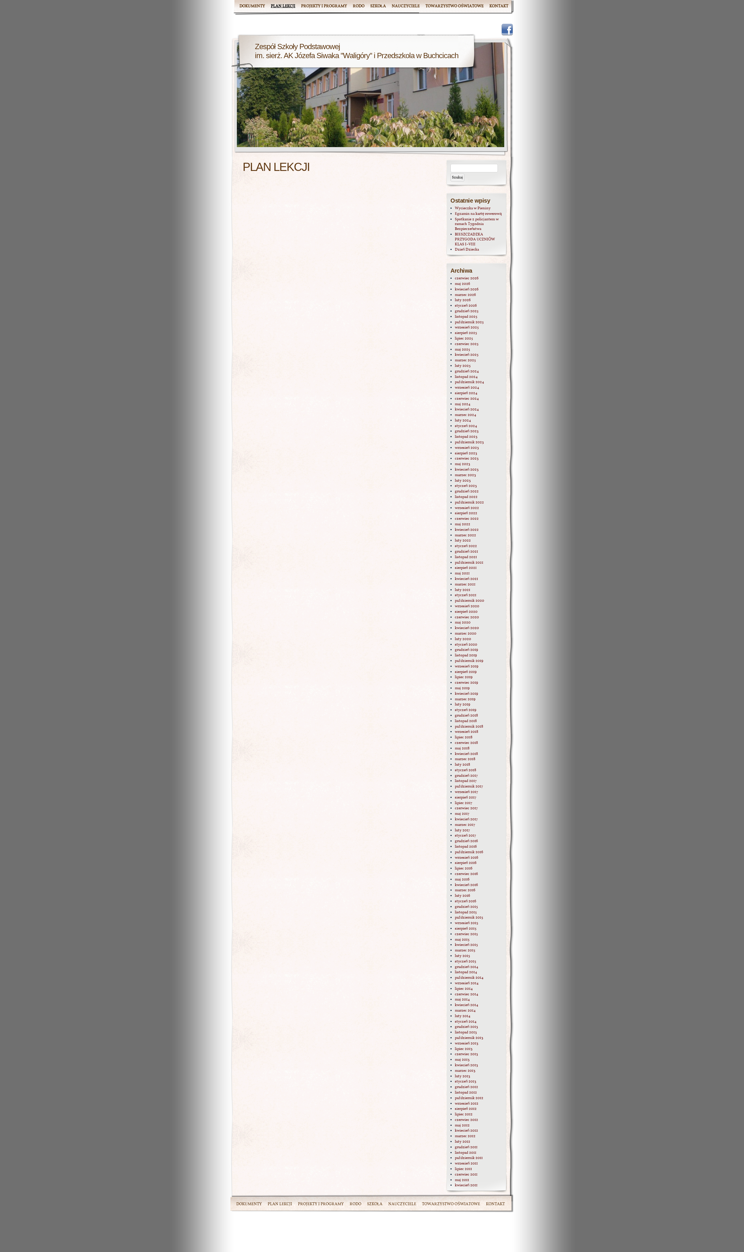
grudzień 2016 (466, 841)
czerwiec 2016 (466, 874)
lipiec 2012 (464, 1114)
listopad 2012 (466, 1092)
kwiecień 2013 (466, 1065)
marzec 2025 (465, 360)
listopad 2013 (466, 1032)
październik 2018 (469, 726)
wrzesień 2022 (467, 508)
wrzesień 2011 (466, 1163)
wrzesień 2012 (466, 1103)
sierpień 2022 (466, 513)
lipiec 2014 (464, 989)
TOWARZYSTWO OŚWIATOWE (454, 6)
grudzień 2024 (467, 371)
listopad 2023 (466, 437)
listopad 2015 (466, 912)
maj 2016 (462, 879)
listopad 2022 (466, 497)
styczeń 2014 (466, 1021)
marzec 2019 (465, 699)
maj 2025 (462, 349)
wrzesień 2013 (466, 1043)
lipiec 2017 (463, 803)
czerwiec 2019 (466, 682)
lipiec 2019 (464, 677)
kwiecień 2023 (467, 469)
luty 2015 (462, 956)
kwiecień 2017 (466, 819)
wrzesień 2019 (466, 666)
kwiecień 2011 (466, 1185)
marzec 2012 (465, 1136)
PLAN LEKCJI (283, 6)
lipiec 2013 (464, 1049)
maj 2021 (462, 573)
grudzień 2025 (466, 311)
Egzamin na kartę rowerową (478, 214)
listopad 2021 (466, 557)
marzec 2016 (465, 890)
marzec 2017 (465, 825)
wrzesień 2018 (466, 732)
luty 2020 (463, 639)
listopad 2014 (466, 972)
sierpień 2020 (466, 612)
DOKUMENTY (252, 6)
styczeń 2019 (465, 710)
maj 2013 (462, 1059)
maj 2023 (462, 464)
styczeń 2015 (465, 961)
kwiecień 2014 (466, 1005)
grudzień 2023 (467, 431)
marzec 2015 (465, 950)
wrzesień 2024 (467, 387)
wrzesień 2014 (467, 983)
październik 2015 (469, 917)
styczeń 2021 (465, 595)
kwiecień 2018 (466, 754)
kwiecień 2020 (467, 628)
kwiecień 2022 (467, 530)
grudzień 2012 (466, 1087)
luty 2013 (462, 1076)
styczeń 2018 (465, 770)
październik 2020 (469, 600)
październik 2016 (469, 852)
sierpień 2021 (466, 568)
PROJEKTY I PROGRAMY (324, 6)
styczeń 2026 (466, 305)
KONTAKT (498, 6)
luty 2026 (463, 300)
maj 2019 (462, 688)
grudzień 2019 (466, 650)
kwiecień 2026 (467, 289)
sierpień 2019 (466, 672)
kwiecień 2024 (467, 409)
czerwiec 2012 (466, 1120)
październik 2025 (469, 322)
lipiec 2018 (464, 737)
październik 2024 (469, 382)
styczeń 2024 (466, 426)
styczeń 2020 (466, 644)
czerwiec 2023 (467, 458)
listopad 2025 (466, 316)
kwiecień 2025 (466, 355)
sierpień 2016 (466, 863)
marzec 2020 (465, 633)
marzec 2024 (465, 415)
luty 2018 (462, 764)
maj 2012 (462, 1125)
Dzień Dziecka (467, 249)
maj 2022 (462, 524)
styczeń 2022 (466, 546)
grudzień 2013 (466, 1027)
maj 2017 (462, 814)
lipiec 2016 (464, 868)
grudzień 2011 (466, 1147)
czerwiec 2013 (466, 1054)
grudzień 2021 (466, 551)
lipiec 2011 (463, 1169)
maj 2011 (462, 1180)
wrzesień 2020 (467, 606)
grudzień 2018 (466, 715)
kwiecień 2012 (466, 1130)
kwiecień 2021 (466, 579)
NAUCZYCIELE (406, 6)
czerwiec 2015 (466, 934)
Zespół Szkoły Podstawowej (297, 46)
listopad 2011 (465, 1152)
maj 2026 (462, 284)
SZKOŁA (378, 6)
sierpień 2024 (466, 393)
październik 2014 (469, 977)
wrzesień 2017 (466, 792)
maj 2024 (463, 404)
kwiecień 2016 (466, 885)
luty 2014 (463, 1016)
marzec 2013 (465, 1071)
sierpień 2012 (466, 1109)
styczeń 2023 (466, 486)
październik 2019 (469, 661)
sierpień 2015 (465, 928)
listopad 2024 (466, 377)
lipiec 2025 (464, 338)
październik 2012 (469, 1098)
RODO (358, 6)
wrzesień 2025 (467, 327)
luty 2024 (463, 420)
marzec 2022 (465, 535)
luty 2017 (462, 830)
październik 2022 (469, 502)
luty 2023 (463, 480)
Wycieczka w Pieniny (473, 208)
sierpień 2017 (465, 797)
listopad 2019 (466, 655)
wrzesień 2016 (466, 857)
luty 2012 (462, 1141)
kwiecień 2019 (466, 693)
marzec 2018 (465, 759)
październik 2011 (469, 1158)
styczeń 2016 (465, 901)
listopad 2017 (466, 781)
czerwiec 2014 (466, 994)
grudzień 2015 (466, 907)
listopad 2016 (466, 846)
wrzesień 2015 (466, 923)
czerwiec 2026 (467, 278)
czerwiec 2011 (466, 1174)
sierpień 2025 (466, 333)
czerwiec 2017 (466, 808)
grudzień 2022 (467, 491)
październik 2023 (469, 442)
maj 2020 (463, 622)
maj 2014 (462, 999)
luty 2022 (463, 540)
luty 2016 (462, 896)
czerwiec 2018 (466, 743)
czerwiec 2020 (467, 617)
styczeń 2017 (465, 835)
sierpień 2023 (466, 453)
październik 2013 (469, 1038)
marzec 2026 (465, 295)
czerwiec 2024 (467, 398)
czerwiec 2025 (466, 344)
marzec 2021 (465, 584)
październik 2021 (469, 562)
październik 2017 (469, 786)
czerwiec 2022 (467, 518)
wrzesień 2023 (467, 448)
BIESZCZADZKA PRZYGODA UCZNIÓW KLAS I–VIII (475, 239)
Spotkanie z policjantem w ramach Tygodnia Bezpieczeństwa (477, 224)
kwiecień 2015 (466, 945)
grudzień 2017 (466, 775)
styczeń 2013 (465, 1081)
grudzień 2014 (466, 967)
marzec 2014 (465, 1010)
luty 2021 (462, 590)
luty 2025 (463, 366)
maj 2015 (462, 939)
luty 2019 (462, 704)
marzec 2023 (465, 475)
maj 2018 (462, 748)
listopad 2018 (466, 721)
